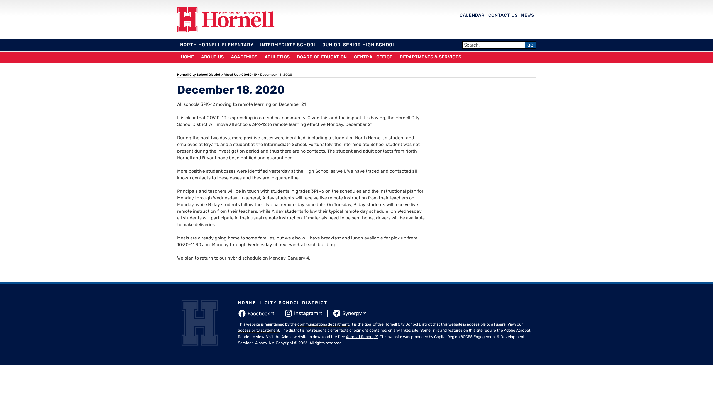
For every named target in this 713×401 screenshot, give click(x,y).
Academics (244, 57)
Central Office (373, 57)
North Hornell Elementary (217, 44)
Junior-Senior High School (359, 44)
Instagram (306, 313)
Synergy (352, 313)
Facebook (259, 313)
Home (187, 57)
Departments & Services (430, 57)
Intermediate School (288, 44)
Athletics (277, 57)
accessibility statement (258, 330)
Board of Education (322, 57)
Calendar (472, 15)
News (527, 15)
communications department (323, 324)
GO (530, 45)
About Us (212, 57)
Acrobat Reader (360, 336)
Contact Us (502, 15)
